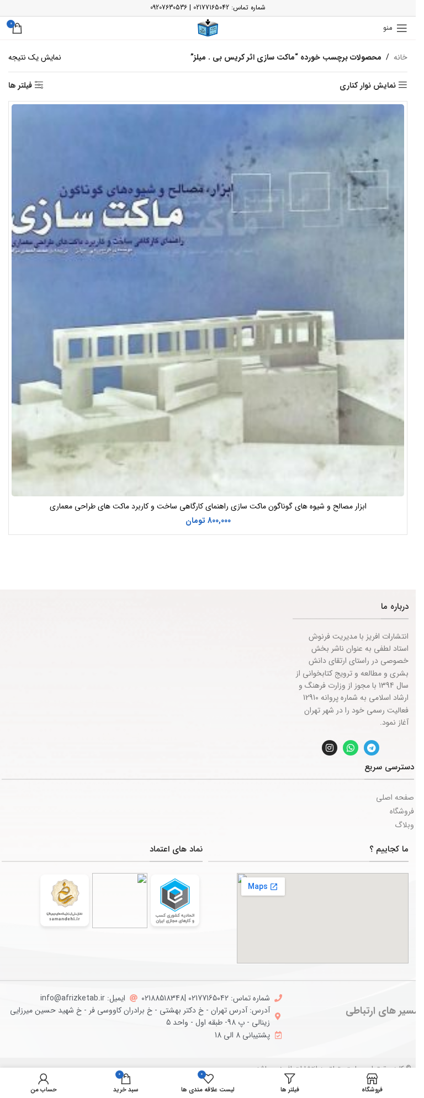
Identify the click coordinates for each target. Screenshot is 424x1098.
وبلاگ (404, 825)
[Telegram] (371, 748)
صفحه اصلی (395, 797)
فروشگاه (402, 811)
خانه (400, 57)
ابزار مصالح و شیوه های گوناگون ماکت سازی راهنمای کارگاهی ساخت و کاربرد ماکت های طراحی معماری (208, 506)
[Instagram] (329, 748)
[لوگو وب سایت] (208, 28)
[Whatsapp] (350, 748)
